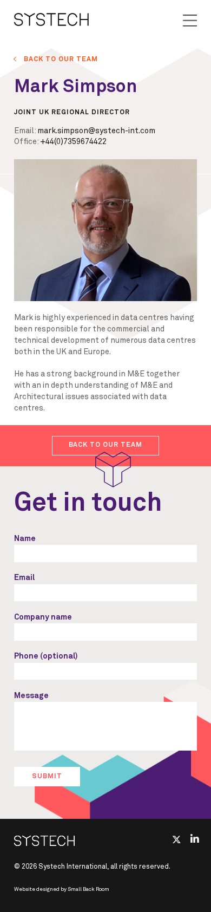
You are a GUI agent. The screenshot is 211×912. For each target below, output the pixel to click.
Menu (190, 21)
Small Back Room (88, 889)
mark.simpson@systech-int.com (96, 131)
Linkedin (195, 838)
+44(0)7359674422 (73, 142)
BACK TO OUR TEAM (61, 59)
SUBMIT (47, 776)
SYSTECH (51, 20)
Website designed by (61, 889)
